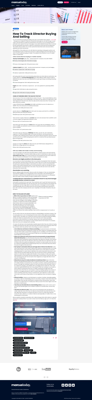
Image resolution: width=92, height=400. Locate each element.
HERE (16, 300)
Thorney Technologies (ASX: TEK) (21, 352)
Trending (33, 352)
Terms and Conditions (76, 398)
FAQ (65, 398)
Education (16, 28)
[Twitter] (66, 385)
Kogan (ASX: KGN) (18, 350)
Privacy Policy (68, 398)
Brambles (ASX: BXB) (18, 340)
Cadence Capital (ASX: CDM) (20, 342)
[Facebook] (63, 385)
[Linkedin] (69, 385)
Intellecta (60, 391)
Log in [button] (79, 2)
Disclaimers (26, 389)
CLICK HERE (53, 39)
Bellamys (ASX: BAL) (29, 338)
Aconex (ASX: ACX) (18, 338)
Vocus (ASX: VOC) (18, 355)
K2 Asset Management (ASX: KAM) (21, 347)
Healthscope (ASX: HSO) (19, 345)
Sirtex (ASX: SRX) (28, 350)
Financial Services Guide (17, 389)
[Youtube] (73, 385)
